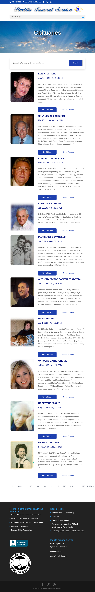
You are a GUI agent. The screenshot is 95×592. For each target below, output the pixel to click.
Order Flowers (68, 110)
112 (64, 486)
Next (88, 486)
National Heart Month (60, 520)
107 (30, 486)
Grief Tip (55, 516)
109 (44, 486)
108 (37, 486)
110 (51, 486)
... (24, 486)
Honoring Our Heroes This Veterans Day (68, 531)
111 (57, 486)
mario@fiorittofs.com (58, 556)
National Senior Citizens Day (63, 513)
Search (75, 63)
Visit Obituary (47, 110)
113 (71, 486)
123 (83, 486)
